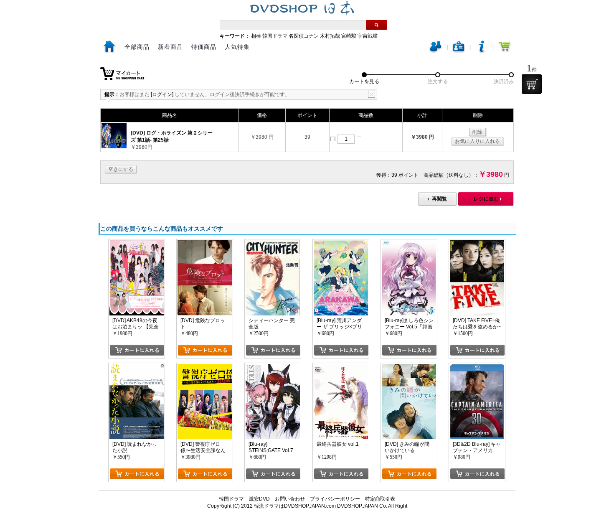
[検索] (376, 25)
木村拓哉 (330, 36)
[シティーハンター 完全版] (273, 243)
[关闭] (371, 94)
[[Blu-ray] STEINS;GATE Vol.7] (273, 367)
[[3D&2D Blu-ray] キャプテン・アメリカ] (477, 367)
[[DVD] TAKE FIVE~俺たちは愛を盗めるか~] (477, 243)
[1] (532, 84)
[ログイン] (436, 51)
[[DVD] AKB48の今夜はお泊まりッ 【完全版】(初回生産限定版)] (136, 243)
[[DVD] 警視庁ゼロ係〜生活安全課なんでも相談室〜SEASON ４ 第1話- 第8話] (205, 367)
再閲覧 (439, 199)
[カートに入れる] (137, 350)
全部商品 (137, 46)
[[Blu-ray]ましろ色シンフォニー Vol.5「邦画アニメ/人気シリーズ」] (409, 243)
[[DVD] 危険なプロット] (205, 243)
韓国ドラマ (274, 36)
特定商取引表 (380, 499)
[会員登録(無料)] (458, 51)
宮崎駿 (348, 36)
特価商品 (203, 46)
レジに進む (486, 199)
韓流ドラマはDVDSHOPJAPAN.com (295, 506)
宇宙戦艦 (368, 36)
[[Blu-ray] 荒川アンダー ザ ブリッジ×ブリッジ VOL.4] (341, 243)
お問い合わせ (290, 499)
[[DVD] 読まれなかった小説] (136, 367)
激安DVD (259, 499)
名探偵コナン (304, 36)
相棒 (256, 36)
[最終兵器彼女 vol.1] (341, 367)
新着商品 (170, 46)
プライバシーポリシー (335, 499)
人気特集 (237, 46)
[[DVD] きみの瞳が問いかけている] (409, 367)
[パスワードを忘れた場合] (481, 51)
